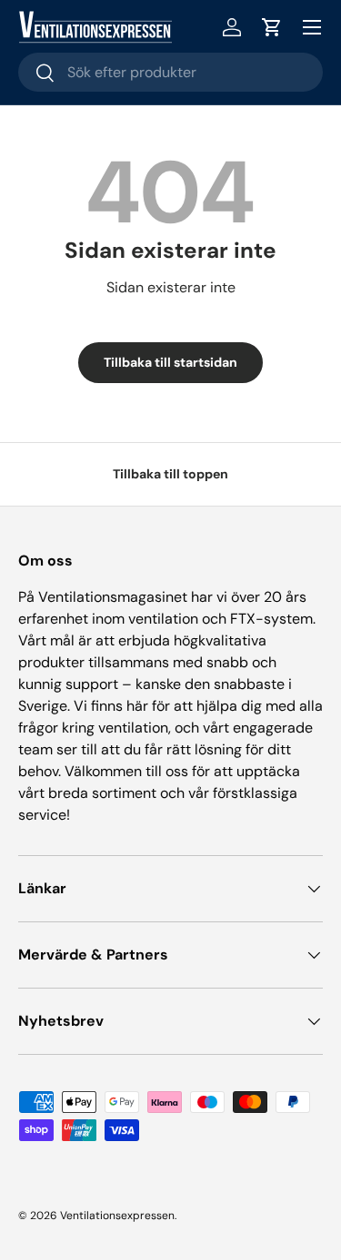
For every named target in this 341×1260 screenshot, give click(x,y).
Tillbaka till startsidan (170, 362)
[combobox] (170, 72)
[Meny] (312, 27)
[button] (272, 27)
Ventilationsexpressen (117, 1215)
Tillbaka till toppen (170, 474)
